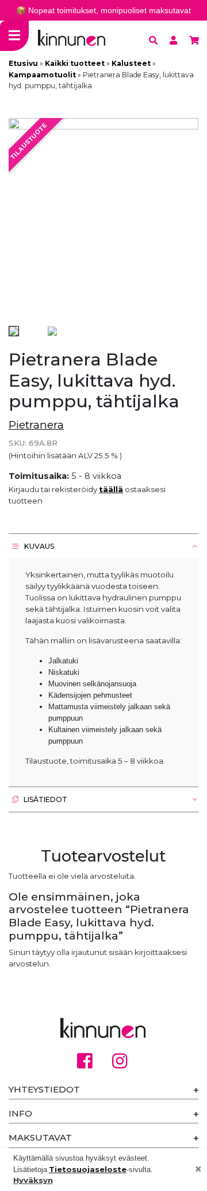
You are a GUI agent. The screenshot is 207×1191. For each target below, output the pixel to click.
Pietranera (36, 424)
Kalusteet (131, 63)
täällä (111, 489)
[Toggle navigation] (14, 36)
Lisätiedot (44, 799)
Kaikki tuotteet (75, 63)
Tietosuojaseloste (87, 1169)
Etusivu (23, 63)
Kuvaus (38, 546)
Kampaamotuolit (42, 74)
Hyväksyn (33, 1180)
